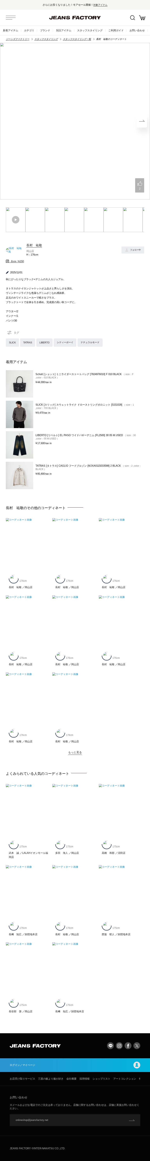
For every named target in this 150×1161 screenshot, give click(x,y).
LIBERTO (44, 342)
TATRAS (27, 342)
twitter (136, 1045)
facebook (128, 1045)
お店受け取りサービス (22, 1078)
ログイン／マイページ (22, 1065)
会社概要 (71, 1078)
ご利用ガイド (116, 30)
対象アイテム (100, 5)
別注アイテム (63, 30)
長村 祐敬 (34, 245)
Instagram (119, 1045)
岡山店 (30, 251)
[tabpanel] (75, 121)
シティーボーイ (65, 342)
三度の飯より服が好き (50, 1078)
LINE (110, 1045)
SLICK (12, 342)
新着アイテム (10, 30)
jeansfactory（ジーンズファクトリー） (75, 18)
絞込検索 (132, 17)
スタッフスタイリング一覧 (77, 39)
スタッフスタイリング (90, 30)
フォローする (135, 250)
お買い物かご (142, 17)
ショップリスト (101, 1078)
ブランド (45, 30)
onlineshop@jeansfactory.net (32, 1120)
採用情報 (84, 1078)
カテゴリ (29, 30)
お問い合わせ (137, 30)
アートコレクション (124, 1078)
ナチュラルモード (90, 342)
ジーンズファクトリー (17, 39)
